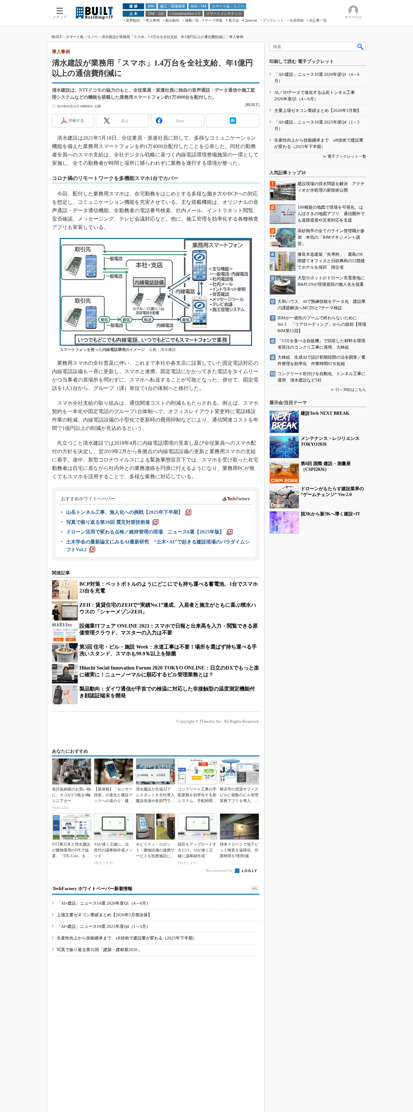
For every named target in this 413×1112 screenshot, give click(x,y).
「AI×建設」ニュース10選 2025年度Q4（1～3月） (103, 926)
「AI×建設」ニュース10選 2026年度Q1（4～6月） (103, 903)
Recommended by (220, 870)
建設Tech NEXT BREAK (325, 413)
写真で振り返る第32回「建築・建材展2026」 (99, 949)
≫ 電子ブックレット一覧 (344, 156)
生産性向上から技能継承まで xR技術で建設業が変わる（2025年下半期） (127, 938)
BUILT (57, 37)
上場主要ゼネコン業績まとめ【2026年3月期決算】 (104, 914)
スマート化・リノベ (82, 37)
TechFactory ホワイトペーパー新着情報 (92, 888)
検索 (361, 46)
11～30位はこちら (350, 389)
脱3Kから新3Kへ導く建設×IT (330, 513)
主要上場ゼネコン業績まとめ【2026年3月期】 (317, 110)
